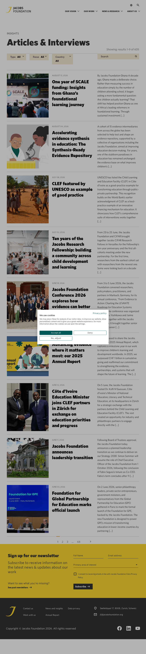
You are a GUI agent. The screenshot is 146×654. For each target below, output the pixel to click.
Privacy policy (100, 313)
